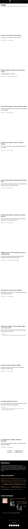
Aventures (23, 478)
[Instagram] (12, 525)
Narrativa (15, 487)
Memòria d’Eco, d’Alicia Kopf (16, 498)
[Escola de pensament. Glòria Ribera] (19, 508)
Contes (25, 480)
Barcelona (11, 76)
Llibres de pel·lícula (8, 487)
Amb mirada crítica (6, 478)
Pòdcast (13, 489)
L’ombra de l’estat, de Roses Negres (11, 365)
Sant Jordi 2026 (16, 260)
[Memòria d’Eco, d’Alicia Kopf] (5, 500)
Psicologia (10, 489)
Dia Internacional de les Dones (14, 335)
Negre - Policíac (23, 487)
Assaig (8, 40)
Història (24, 481)
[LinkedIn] (14, 525)
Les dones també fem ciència (9, 401)
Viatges (21, 489)
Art (20, 478)
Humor (2, 484)
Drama (2, 482)
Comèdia (21, 480)
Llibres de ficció (9, 484)
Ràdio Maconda (22, 335)
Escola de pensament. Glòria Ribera (11, 35)
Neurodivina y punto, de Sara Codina (11, 290)
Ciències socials (16, 480)
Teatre (18, 489)
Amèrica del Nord (15, 478)
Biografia (3, 480)
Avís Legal (14, 522)
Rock (16, 489)
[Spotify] (18, 525)
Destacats (11, 40)
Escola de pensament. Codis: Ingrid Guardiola (14, 106)
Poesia (2, 489)
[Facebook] (10, 525)
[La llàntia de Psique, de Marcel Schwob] (12, 503)
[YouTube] (16, 525)
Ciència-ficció (10, 480)
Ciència (6, 480)
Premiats (6, 489)
